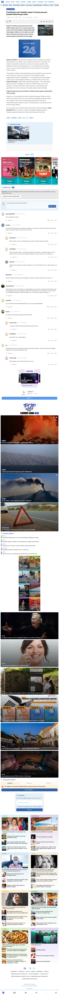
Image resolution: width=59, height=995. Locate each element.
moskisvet (6, 891)
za (27, 117)
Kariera (33, 971)
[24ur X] (34, 968)
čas (24, 117)
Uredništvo (21, 971)
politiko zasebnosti (37, 806)
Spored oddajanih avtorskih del (39, 976)
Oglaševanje (13, 971)
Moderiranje (39, 971)
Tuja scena (29, 5)
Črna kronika (16, 5)
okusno (5, 929)
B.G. (10, 21)
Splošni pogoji (44, 973)
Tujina (10, 5)
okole (19, 117)
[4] (9, 171)
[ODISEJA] (29, 154)
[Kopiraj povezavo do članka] (52, 22)
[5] (26, 171)
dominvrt (35, 891)
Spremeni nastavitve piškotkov (19, 973)
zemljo (31, 117)
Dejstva (23, 5)
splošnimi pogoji (28, 806)
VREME (28, 398)
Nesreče (10, 783)
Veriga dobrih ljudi (37, 5)
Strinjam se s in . (30, 806)
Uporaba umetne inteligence (29, 978)
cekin (33, 853)
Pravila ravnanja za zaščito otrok (20, 976)
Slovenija (5, 5)
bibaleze (5, 816)
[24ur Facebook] (30, 968)
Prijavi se (51, 206)
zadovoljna (35, 816)
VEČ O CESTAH (28, 789)
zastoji (29, 783)
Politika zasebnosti (34, 973)
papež (8, 117)
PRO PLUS (28, 971)
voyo (33, 929)
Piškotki (46, 971)
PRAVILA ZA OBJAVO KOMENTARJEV (11, 196)
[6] (43, 171)
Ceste (51, 5)
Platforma (46, 5)
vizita (4, 853)
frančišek (14, 117)
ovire (48, 783)
